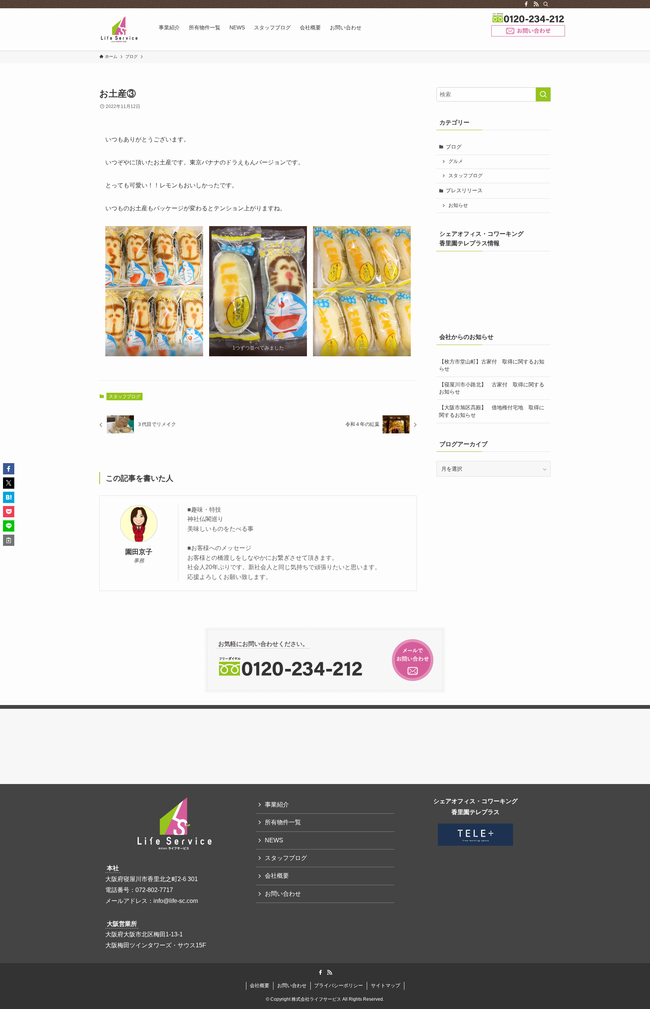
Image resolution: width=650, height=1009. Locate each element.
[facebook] (526, 4)
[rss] (536, 4)
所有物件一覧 (283, 822)
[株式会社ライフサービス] (119, 29)
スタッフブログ (124, 396)
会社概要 (277, 875)
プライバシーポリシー (338, 985)
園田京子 (138, 552)
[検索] (546, 4)
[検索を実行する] (543, 94)
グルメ (455, 161)
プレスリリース (464, 190)
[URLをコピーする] (8, 540)
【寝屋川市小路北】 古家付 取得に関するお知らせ (491, 388)
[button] (8, 468)
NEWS (274, 840)
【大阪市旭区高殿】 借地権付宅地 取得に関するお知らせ (491, 411)
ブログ (454, 147)
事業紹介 (277, 804)
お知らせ (458, 205)
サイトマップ (385, 985)
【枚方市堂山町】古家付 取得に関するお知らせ (491, 365)
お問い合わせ (528, 31)
